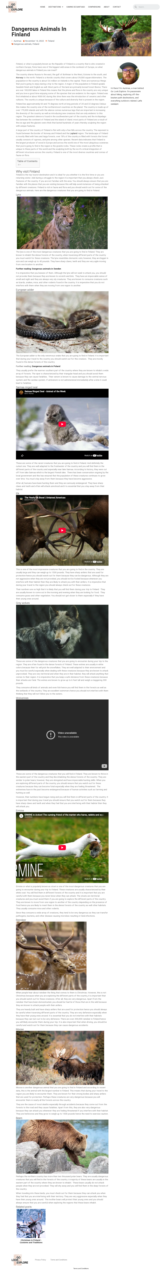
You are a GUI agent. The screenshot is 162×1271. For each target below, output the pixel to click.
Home (42, 7)
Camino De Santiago (75, 7)
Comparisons (94, 7)
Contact (117, 7)
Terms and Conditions (58, 1260)
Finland (51, 41)
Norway (19, 77)
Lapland (73, 133)
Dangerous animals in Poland (46, 366)
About (107, 7)
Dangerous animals (23, 44)
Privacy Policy (40, 1260)
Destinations (54, 7)
